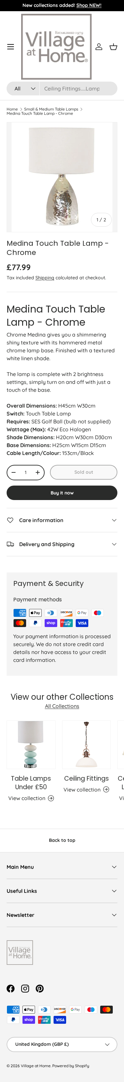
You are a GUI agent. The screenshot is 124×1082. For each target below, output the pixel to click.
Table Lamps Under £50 (31, 783)
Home (12, 109)
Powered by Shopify (70, 1065)
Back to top (62, 840)
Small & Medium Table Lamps (51, 109)
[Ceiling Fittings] (86, 745)
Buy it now (62, 493)
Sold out (83, 472)
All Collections (62, 706)
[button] (113, 46)
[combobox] (62, 88)
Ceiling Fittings (86, 778)
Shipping (44, 278)
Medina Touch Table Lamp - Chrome (40, 113)
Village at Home (36, 1065)
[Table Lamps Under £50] (31, 745)
